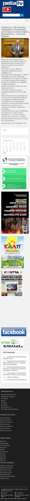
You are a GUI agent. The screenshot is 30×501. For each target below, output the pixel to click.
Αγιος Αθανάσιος (6, 428)
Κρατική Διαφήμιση (21, 498)
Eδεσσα (4, 460)
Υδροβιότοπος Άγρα (7, 472)
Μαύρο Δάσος (5, 478)
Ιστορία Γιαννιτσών (6, 420)
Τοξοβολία (5, 398)
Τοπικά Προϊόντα (6, 445)
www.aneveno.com (7, 490)
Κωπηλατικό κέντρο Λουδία (9, 394)
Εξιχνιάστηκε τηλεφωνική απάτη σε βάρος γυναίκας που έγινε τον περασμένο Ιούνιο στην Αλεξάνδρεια (14, 362)
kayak (4, 400)
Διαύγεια (5, 493)
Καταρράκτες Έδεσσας (7, 468)
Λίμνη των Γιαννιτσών (7, 430)
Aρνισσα (4, 458)
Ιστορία (4, 441)
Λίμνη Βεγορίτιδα (6, 474)
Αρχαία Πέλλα (5, 443)
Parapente (5, 405)
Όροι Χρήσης (20, 493)
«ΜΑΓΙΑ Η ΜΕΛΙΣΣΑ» (12, 377)
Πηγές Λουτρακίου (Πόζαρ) (8, 476)
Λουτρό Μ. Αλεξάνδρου (7, 426)
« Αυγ (4, 153)
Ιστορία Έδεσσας (6, 418)
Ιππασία (5, 403)
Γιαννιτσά (4, 447)
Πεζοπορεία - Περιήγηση (8, 396)
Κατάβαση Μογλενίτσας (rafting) (10, 409)
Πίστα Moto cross (7, 407)
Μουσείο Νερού (6, 424)
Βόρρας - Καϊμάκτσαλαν (7, 465)
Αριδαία (4, 456)
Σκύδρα (4, 454)
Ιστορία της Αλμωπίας (7, 422)
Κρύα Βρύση (5, 451)
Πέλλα (3, 449)
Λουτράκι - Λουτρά (6, 470)
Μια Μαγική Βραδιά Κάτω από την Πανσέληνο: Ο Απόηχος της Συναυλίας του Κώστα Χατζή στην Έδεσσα (14, 368)
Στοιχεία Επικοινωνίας (8, 498)
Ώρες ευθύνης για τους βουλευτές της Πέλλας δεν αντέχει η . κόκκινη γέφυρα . (15, 373)
